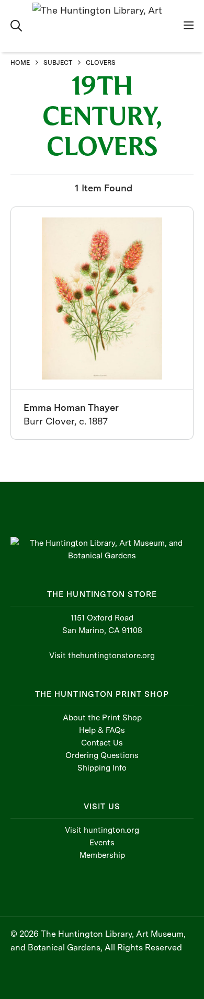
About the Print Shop (102, 717)
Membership (102, 855)
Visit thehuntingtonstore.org (102, 655)
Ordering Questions (102, 755)
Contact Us (102, 743)
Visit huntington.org (102, 830)
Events (102, 842)
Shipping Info (102, 768)
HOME (20, 62)
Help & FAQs (102, 730)
